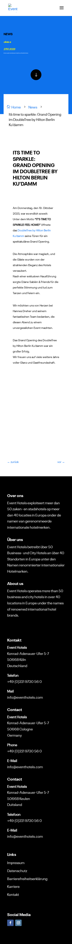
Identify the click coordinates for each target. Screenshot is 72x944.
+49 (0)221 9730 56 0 (24, 681)
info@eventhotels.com (25, 696)
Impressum (15, 862)
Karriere (13, 886)
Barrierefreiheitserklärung (27, 878)
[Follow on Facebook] (10, 923)
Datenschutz (17, 870)
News (8, 33)
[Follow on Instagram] (18, 923)
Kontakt (13, 894)
